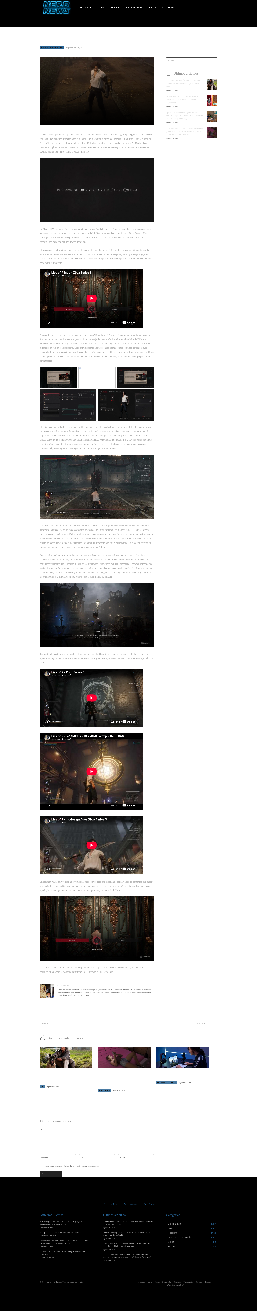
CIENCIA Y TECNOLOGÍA (167, 1082)
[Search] (214, 60)
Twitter (152, 1204)
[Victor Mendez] (47, 991)
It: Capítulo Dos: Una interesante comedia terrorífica (61, 1232)
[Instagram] (125, 1204)
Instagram (133, 1204)
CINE (42, 1086)
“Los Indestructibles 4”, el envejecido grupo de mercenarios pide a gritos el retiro (74, 1027)
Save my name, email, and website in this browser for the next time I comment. (71, 1166)
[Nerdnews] (56, 7)
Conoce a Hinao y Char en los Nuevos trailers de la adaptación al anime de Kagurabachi (182, 99)
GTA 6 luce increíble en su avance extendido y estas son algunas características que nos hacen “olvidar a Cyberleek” (184, 131)
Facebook (113, 1204)
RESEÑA (44, 47)
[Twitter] (145, 1204)
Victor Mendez (63, 985)
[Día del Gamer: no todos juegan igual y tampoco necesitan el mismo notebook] (182, 1058)
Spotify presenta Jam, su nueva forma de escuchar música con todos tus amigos (175, 1027)
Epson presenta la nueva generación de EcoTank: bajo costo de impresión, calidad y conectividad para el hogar (184, 115)
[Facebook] (105, 1204)
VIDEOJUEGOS (56, 47)
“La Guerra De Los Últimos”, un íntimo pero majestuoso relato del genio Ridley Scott (183, 83)
